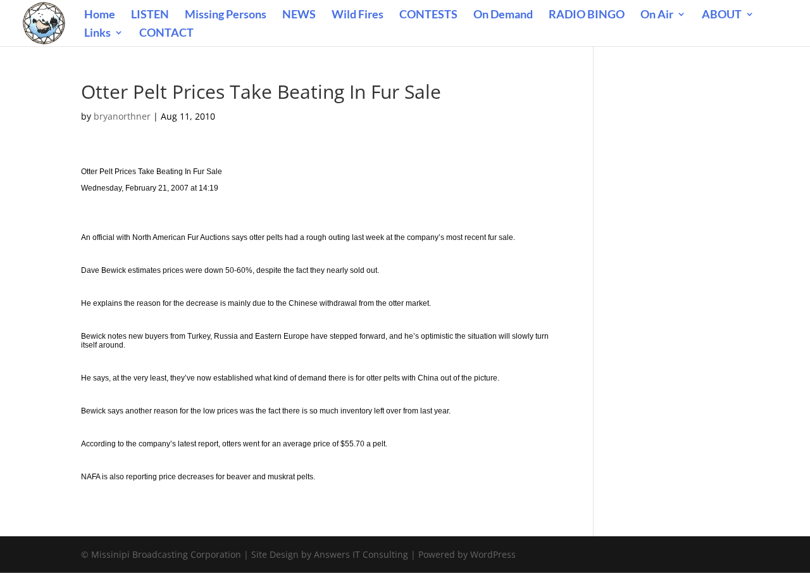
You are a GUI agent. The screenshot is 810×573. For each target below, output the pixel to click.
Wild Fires (357, 15)
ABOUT (722, 15)
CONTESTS (428, 15)
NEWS (299, 15)
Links (97, 33)
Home (99, 15)
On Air (656, 15)
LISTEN (150, 15)
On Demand (503, 15)
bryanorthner (122, 116)
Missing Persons (225, 15)
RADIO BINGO (587, 15)
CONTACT (166, 33)
